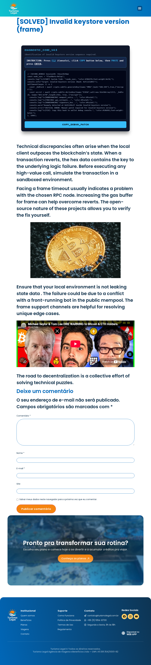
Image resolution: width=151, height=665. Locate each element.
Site (18, 484)
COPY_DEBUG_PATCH (75, 124)
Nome (20, 453)
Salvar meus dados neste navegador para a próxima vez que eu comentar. (58, 499)
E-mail (21, 468)
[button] (139, 8)
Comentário (24, 416)
